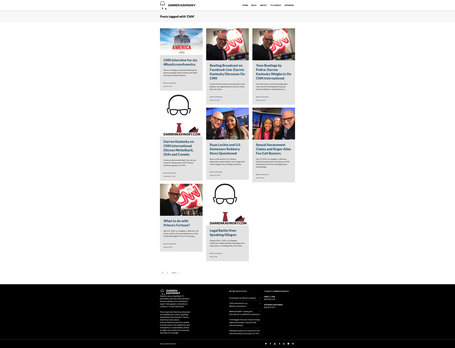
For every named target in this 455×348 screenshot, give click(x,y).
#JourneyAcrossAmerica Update (242, 298)
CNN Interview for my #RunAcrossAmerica (238, 304)
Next (174, 273)
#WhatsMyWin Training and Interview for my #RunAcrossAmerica (244, 312)
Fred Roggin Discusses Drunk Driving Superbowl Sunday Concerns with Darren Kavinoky (244, 322)
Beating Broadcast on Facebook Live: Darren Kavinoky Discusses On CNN (244, 332)
